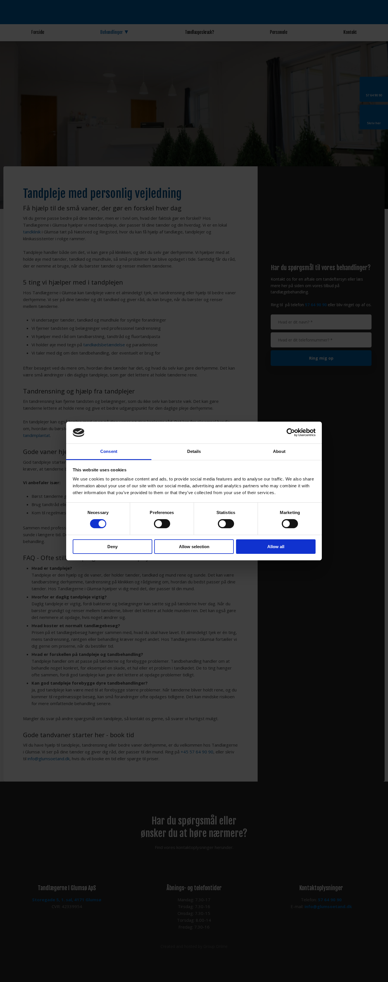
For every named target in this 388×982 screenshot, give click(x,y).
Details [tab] (194, 451)
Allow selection (194, 546)
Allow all (275, 546)
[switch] (162, 523)
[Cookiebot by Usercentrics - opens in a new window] (291, 432)
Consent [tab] (108, 451)
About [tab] (279, 451)
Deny (112, 546)
